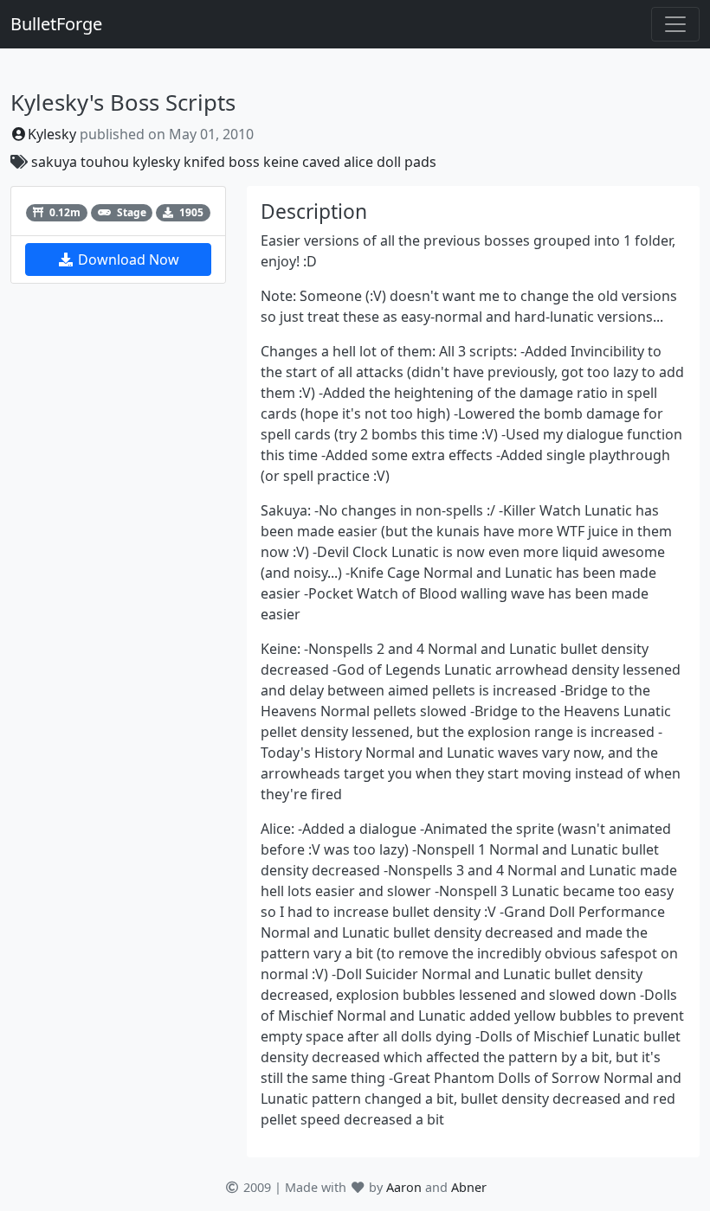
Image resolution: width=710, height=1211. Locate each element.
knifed (204, 161)
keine (281, 161)
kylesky (156, 161)
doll (389, 161)
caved (321, 161)
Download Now (126, 259)
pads (420, 161)
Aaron (404, 1187)
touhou (105, 161)
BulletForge (56, 23)
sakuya (54, 161)
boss (244, 161)
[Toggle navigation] (675, 24)
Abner (469, 1187)
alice (358, 161)
